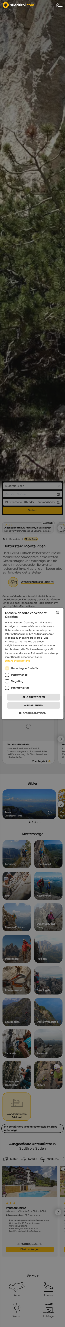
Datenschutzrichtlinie (17, 660)
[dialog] (33, 663)
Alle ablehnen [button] (33, 705)
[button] (32, 713)
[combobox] (57, 612)
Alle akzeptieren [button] (33, 697)
